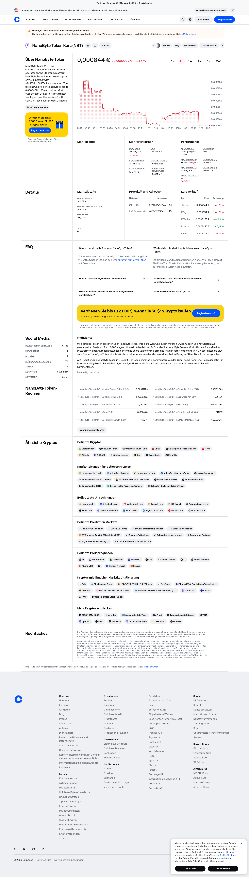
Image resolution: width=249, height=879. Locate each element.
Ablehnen (190, 868)
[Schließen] (241, 843)
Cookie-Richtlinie (227, 855)
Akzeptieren (223, 868)
